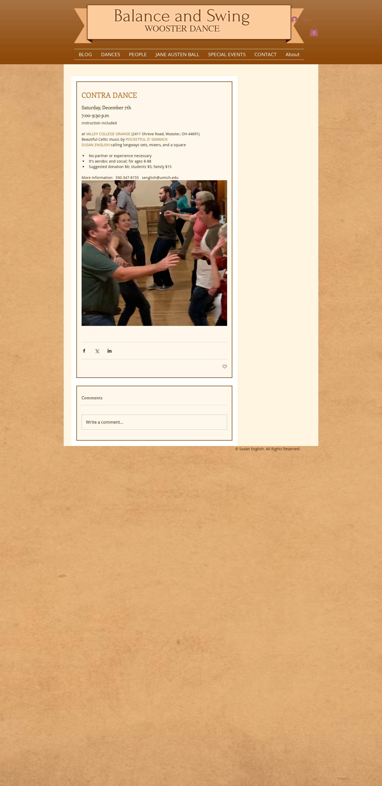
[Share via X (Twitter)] (96, 350)
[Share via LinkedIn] (109, 350)
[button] (313, 31)
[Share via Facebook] (84, 350)
